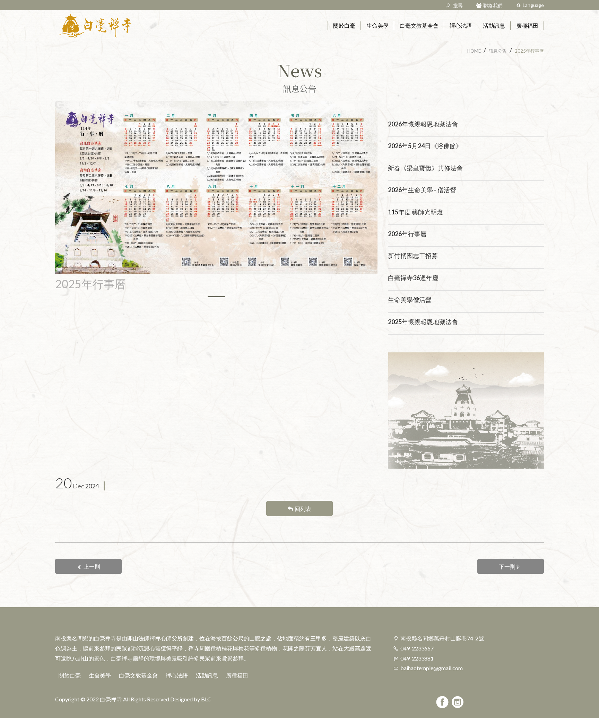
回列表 (303, 508)
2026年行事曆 (407, 234)
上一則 (92, 566)
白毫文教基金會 (138, 675)
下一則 (507, 566)
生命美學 (100, 675)
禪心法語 (177, 675)
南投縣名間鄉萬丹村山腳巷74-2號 (442, 638)
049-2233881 (417, 658)
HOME (474, 51)
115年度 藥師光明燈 (415, 212)
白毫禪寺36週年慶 (413, 278)
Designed (181, 699)
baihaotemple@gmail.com (431, 668)
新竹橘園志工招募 (413, 255)
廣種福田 (237, 675)
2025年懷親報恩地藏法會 (423, 322)
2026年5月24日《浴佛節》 (425, 146)
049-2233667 (417, 648)
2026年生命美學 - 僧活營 (422, 190)
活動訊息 (207, 675)
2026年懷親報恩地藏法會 (423, 124)
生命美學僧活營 (410, 299)
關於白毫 (70, 675)
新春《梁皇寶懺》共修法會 (425, 168)
